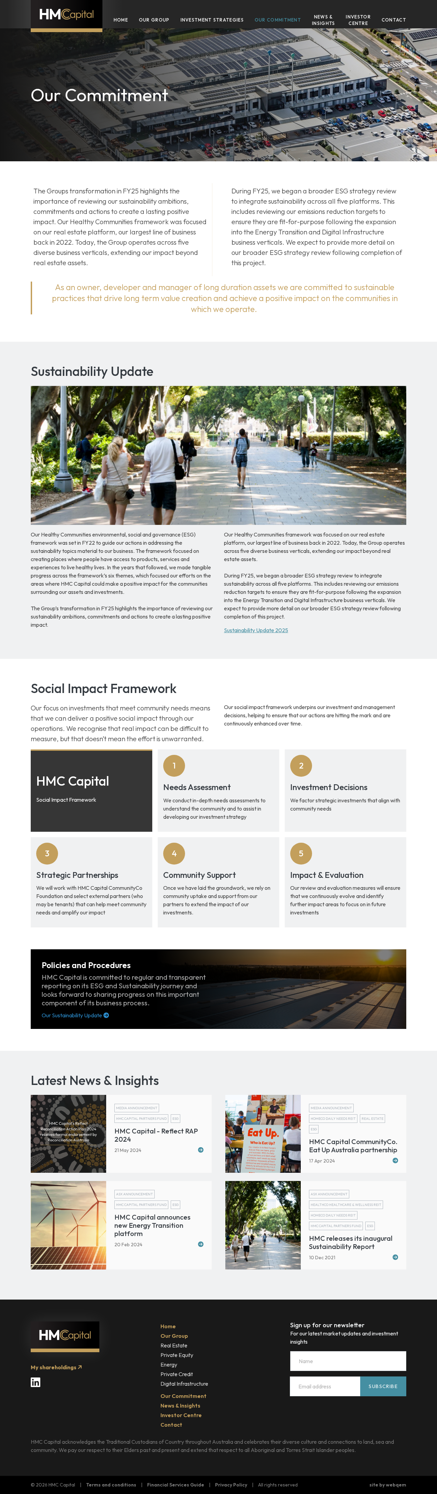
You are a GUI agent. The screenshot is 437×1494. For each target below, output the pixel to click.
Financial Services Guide (175, 1485)
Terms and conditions (111, 1485)
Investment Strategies (212, 20)
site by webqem (387, 1485)
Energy (168, 1364)
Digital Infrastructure (184, 1383)
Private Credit (176, 1374)
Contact (394, 20)
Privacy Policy (231, 1485)
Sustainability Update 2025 (256, 630)
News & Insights (323, 20)
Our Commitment (278, 20)
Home (121, 20)
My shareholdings (54, 1367)
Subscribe (383, 1386)
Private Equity (176, 1355)
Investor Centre (358, 20)
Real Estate (173, 1345)
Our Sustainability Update (72, 1015)
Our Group (154, 20)
